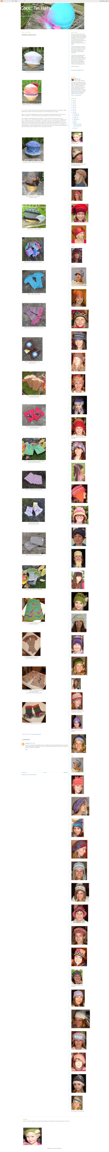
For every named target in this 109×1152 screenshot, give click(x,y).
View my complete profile (76, 95)
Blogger (59, 1148)
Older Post (65, 772)
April (75, 122)
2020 (74, 100)
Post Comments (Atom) (31, 774)
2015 (74, 107)
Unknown (27, 743)
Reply (26, 749)
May (74, 121)
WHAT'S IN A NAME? (77, 124)
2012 (74, 112)
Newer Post (24, 772)
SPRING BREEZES (77, 126)
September (76, 119)
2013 (74, 110)
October (75, 117)
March (75, 128)
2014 (74, 109)
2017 (74, 103)
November (76, 115)
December (76, 114)
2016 (74, 105)
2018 (74, 102)
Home (45, 772)
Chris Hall (78, 79)
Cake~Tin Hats (36, 8)
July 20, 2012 (32, 743)
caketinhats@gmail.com (78, 70)
